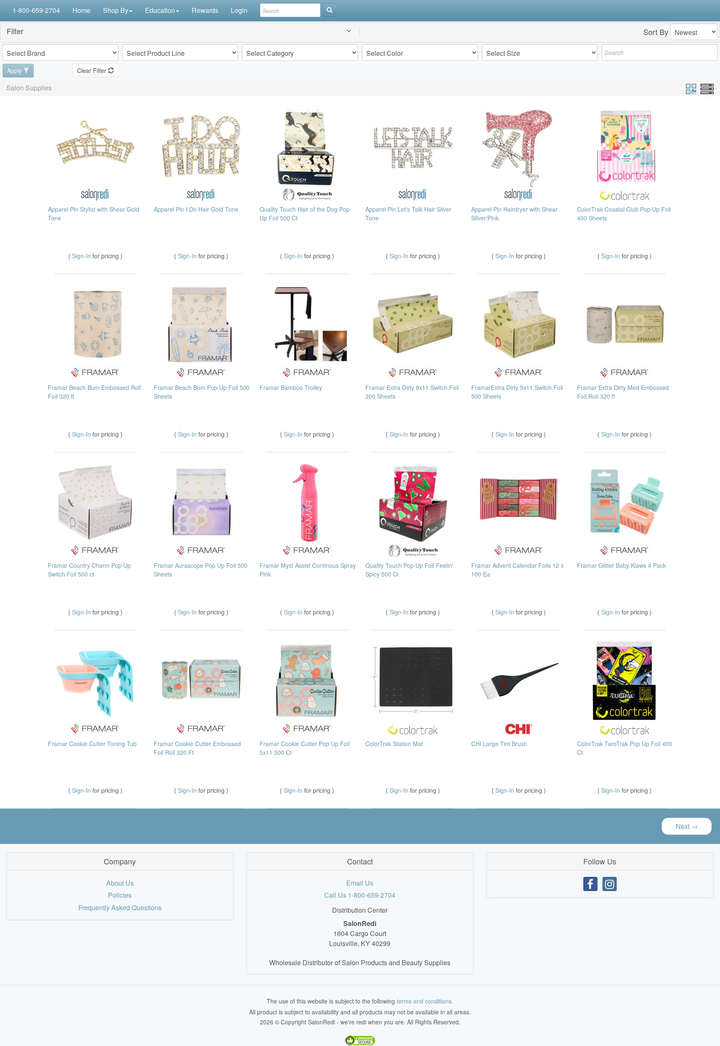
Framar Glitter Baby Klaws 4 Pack (621, 565)
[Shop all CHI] (519, 728)
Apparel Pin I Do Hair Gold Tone (196, 209)
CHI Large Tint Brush (499, 743)
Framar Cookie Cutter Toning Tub (92, 743)
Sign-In (82, 256)
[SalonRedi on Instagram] (609, 884)
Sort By (655, 31)
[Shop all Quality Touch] (307, 194)
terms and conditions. (425, 1001)
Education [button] (160, 10)
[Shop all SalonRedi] (95, 194)
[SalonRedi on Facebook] (590, 884)
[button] (185, 31)
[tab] (360, 31)
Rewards (205, 10)
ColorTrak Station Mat (394, 743)
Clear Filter (92, 70)
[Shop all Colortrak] (625, 194)
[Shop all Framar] (95, 372)
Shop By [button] (115, 10)
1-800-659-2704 (36, 10)
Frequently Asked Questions (120, 907)
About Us (120, 883)
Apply (15, 70)
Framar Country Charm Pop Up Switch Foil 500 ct (89, 569)
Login (239, 10)
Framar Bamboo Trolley (291, 387)
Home (81, 10)
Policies (120, 895)
